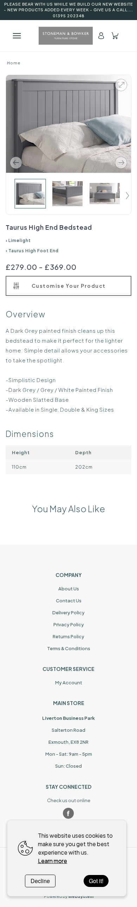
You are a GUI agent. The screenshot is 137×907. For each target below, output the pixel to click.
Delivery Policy (68, 612)
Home (13, 63)
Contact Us (68, 600)
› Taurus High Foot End (32, 250)
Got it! (96, 881)
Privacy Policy (68, 624)
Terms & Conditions (68, 648)
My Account (68, 682)
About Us (68, 588)
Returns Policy (68, 636)
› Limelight (18, 240)
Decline (40, 881)
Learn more (52, 860)
